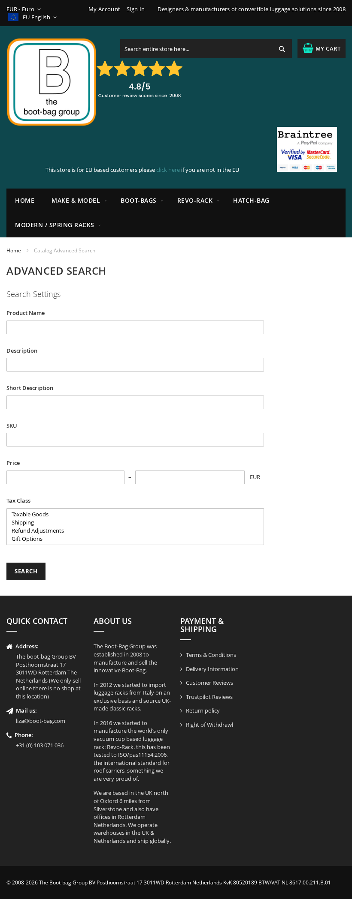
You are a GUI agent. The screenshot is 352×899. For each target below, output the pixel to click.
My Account (104, 9)
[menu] (176, 213)
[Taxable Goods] (135, 514)
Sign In (136, 9)
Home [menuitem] (24, 200)
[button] (25, 9)
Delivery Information (212, 669)
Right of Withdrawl (209, 724)
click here (168, 170)
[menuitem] (77, 201)
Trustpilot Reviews (209, 697)
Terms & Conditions (211, 655)
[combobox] (206, 48)
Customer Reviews (209, 682)
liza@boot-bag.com (40, 721)
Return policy (203, 710)
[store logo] (51, 82)
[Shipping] (135, 522)
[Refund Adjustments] (135, 531)
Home (13, 250)
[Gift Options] (135, 539)
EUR (255, 477)
